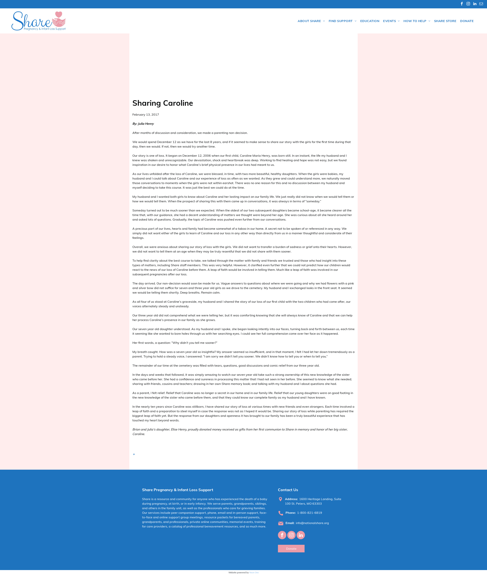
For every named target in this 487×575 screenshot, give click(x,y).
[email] (481, 4)
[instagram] (468, 4)
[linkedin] (474, 4)
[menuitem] (311, 21)
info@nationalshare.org (312, 523)
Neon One (254, 572)
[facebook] (462, 4)
